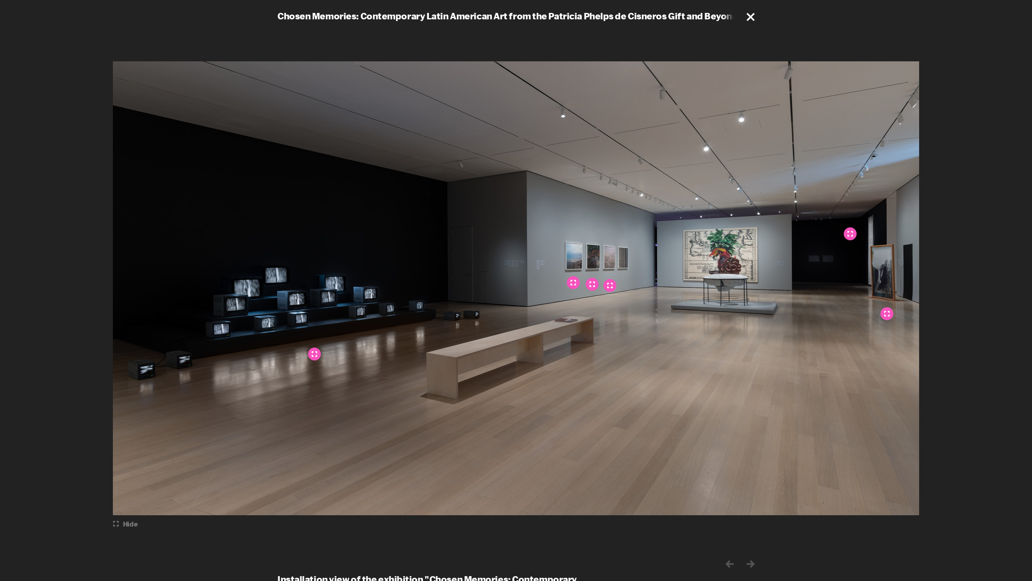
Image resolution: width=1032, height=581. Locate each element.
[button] (750, 17)
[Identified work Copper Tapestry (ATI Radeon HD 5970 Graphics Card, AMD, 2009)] (850, 234)
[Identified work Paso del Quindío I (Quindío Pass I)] (314, 354)
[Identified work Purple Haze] (610, 285)
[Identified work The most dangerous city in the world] (592, 284)
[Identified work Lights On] (573, 283)
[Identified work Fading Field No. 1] (887, 314)
